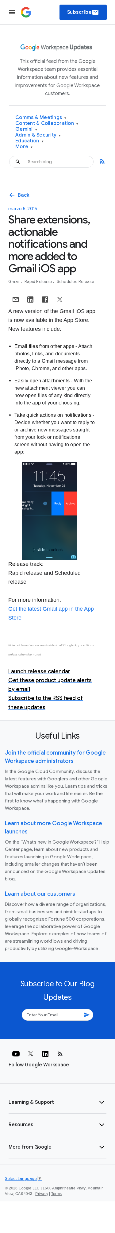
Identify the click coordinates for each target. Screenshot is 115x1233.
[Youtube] (16, 1053)
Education (29, 141)
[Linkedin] (45, 1053)
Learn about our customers (40, 894)
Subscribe (83, 12)
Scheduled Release (75, 281)
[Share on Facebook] (45, 299)
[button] (57, 1102)
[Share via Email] (15, 299)
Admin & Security (38, 135)
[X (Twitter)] (30, 1053)
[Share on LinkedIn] (30, 299)
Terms (56, 1194)
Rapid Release (39, 281)
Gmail (14, 281)
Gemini (26, 129)
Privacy (41, 1194)
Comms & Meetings (41, 118)
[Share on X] (59, 299)
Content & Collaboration (46, 123)
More (24, 147)
